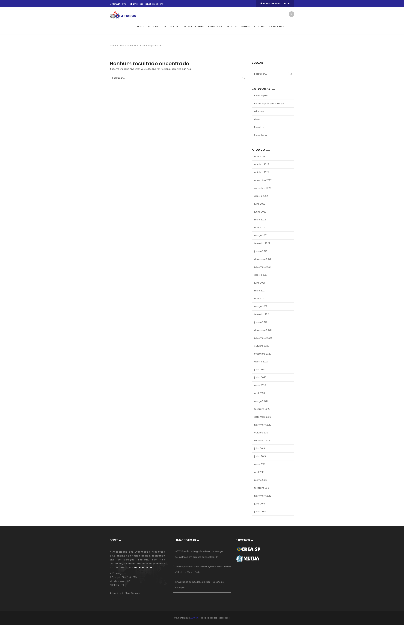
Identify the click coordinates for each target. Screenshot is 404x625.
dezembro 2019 (262, 416)
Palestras (259, 127)
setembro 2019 (262, 440)
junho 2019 (260, 456)
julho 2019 (259, 448)
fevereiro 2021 (261, 314)
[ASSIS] (123, 15)
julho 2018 (259, 503)
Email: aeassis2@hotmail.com (148, 4)
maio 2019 (259, 464)
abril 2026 (259, 156)
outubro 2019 (261, 432)
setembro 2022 (262, 188)
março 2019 (260, 480)
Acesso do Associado (276, 3)
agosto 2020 (261, 361)
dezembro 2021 (262, 259)
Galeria (245, 26)
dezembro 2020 (263, 330)
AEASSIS (194, 617)
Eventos (232, 26)
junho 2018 (260, 511)
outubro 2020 (261, 345)
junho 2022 (260, 211)
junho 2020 (260, 377)
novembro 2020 (263, 338)
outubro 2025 (261, 164)
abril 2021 (259, 298)
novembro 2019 (262, 424)
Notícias (153, 26)
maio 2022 (260, 219)
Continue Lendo (142, 567)
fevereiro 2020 (262, 409)
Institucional (171, 26)
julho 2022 (259, 203)
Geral (257, 119)
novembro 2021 (262, 267)
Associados (215, 26)
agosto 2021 (260, 274)
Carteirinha (276, 26)
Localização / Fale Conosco (126, 593)
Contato (259, 26)
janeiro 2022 (260, 251)
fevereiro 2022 (262, 243)
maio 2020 (260, 385)
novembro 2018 (262, 495)
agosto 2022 (261, 196)
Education (259, 111)
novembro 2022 (263, 180)
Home (140, 26)
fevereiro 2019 (262, 487)
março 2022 (260, 235)
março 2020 (261, 401)
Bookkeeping (261, 95)
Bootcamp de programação (269, 103)
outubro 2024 (261, 172)
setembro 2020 (262, 353)
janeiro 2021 (260, 322)
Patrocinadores (194, 26)
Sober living (260, 135)
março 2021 (260, 306)
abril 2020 (259, 393)
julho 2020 (259, 369)
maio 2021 (259, 290)
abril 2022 (259, 227)
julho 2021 (259, 282)
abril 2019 (259, 472)
